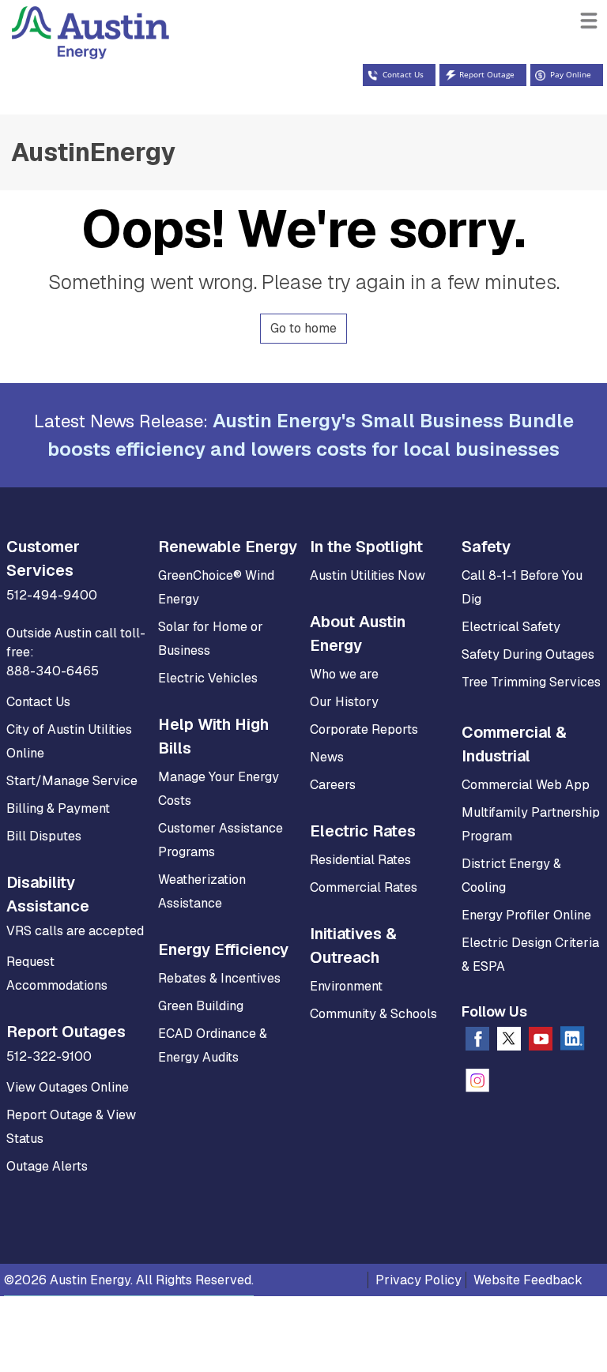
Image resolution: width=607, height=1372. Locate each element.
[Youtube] (540, 1042)
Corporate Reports (364, 729)
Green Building (200, 1006)
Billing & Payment (58, 808)
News (327, 757)
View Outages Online (67, 1087)
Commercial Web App (526, 784)
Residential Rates (360, 859)
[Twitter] (509, 1042)
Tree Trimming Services (531, 682)
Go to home (303, 328)
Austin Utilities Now (367, 575)
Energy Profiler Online (526, 915)
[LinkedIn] (572, 1041)
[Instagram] (477, 1084)
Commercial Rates (363, 887)
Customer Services (43, 558)
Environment (346, 986)
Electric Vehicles (208, 678)
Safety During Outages (528, 654)
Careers (333, 784)
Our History (344, 702)
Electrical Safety (511, 626)
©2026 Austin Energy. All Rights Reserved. (129, 1280)
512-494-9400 (51, 595)
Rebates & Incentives (219, 978)
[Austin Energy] (84, 45)
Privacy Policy (418, 1280)
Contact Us (38, 702)
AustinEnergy (93, 152)
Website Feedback (527, 1280)
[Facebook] (477, 1042)
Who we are (344, 674)
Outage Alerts (47, 1166)
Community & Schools (373, 1014)
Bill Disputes (43, 836)
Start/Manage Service (72, 780)
